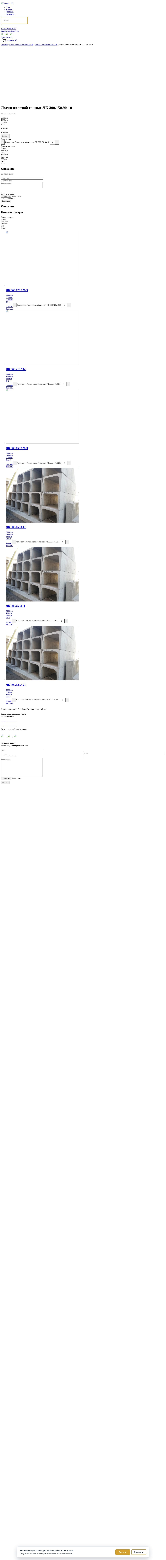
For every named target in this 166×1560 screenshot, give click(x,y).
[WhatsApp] (7, 34)
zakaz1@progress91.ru (10, 31)
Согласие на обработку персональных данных (70, 782)
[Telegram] (2, 34)
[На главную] (7, 3)
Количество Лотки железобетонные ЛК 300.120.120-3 (39, 305)
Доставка (9, 12)
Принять (122, 1552)
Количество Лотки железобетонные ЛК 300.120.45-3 (37, 700)
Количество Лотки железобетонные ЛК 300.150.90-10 (27, 142)
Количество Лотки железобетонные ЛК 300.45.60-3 (37, 621)
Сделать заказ (6, 37)
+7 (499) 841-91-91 (8, 29)
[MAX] (11, 34)
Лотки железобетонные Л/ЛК (21, 45)
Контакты (10, 14)
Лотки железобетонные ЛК (46, 45)
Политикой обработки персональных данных (33, 782)
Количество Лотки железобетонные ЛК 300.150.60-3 (37, 542)
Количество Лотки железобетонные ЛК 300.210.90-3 (38, 384)
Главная (4, 45)
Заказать (5, 136)
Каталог (9, 10)
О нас (8, 7)
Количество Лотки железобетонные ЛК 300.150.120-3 (39, 463)
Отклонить (138, 1552)
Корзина (12, 40)
